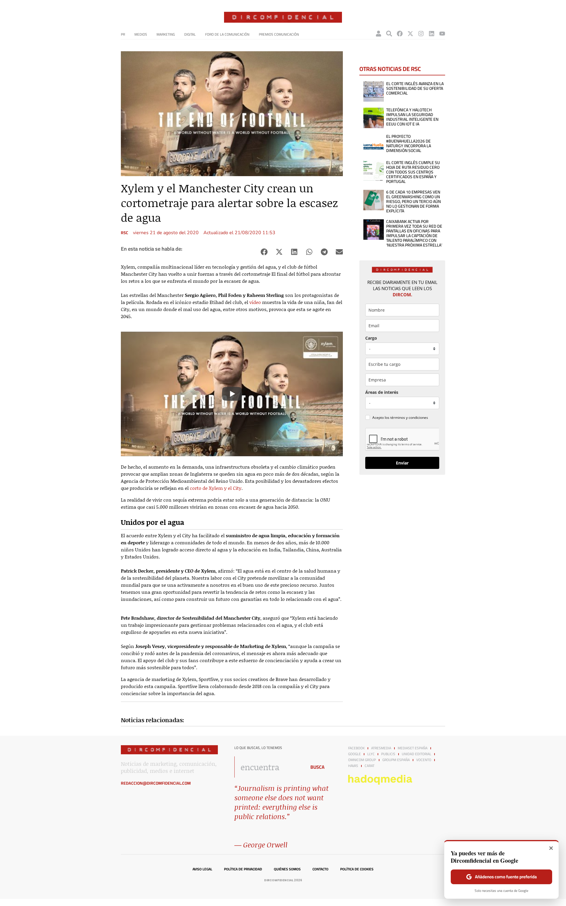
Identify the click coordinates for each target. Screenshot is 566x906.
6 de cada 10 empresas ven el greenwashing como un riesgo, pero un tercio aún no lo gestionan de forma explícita (413, 201)
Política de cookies (357, 869)
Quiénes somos (287, 869)
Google (354, 754)
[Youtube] (442, 34)
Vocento (423, 760)
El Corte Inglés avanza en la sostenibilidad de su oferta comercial (415, 88)
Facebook (356, 748)
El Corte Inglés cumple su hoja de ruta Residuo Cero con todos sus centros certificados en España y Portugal (413, 172)
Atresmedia (381, 748)
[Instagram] (421, 34)
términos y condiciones (409, 417)
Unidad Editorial (416, 754)
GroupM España (396, 760)
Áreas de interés (381, 392)
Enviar (402, 463)
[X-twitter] (410, 34)
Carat (369, 766)
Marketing (166, 34)
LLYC (371, 754)
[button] (264, 252)
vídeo (255, 302)
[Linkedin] (432, 34)
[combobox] (268, 767)
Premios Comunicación (279, 34)
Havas (353, 766)
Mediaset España (412, 748)
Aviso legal (202, 869)
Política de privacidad (243, 869)
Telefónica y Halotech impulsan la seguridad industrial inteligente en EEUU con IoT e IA (412, 117)
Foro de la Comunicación (227, 34)
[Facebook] (400, 34)
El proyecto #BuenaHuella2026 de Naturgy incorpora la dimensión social (408, 143)
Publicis (388, 754)
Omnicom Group (362, 760)
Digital (190, 34)
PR (123, 34)
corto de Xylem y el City (215, 488)
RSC (124, 233)
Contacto (320, 869)
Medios (140, 34)
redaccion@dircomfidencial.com (156, 783)
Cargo (371, 338)
